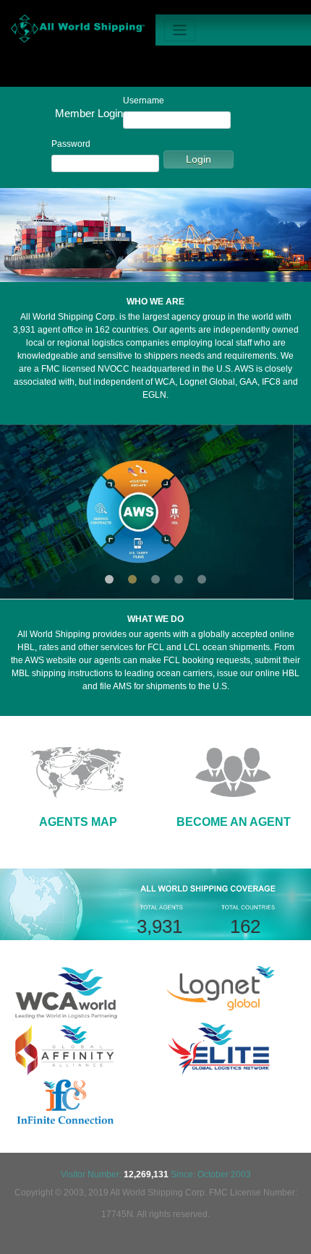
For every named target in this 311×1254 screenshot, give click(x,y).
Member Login (89, 113)
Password (70, 144)
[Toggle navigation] (179, 30)
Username (143, 100)
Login (198, 159)
